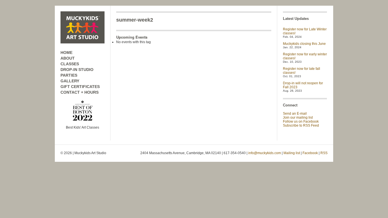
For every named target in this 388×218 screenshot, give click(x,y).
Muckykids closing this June (304, 44)
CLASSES (70, 64)
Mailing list (291, 153)
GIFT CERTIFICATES (80, 86)
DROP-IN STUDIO (77, 69)
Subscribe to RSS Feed (301, 125)
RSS (323, 153)
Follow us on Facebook (301, 121)
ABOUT (68, 58)
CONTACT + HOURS (80, 92)
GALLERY (70, 81)
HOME (66, 52)
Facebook (310, 153)
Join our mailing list (298, 118)
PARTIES (69, 75)
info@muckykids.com (264, 153)
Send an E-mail (295, 114)
